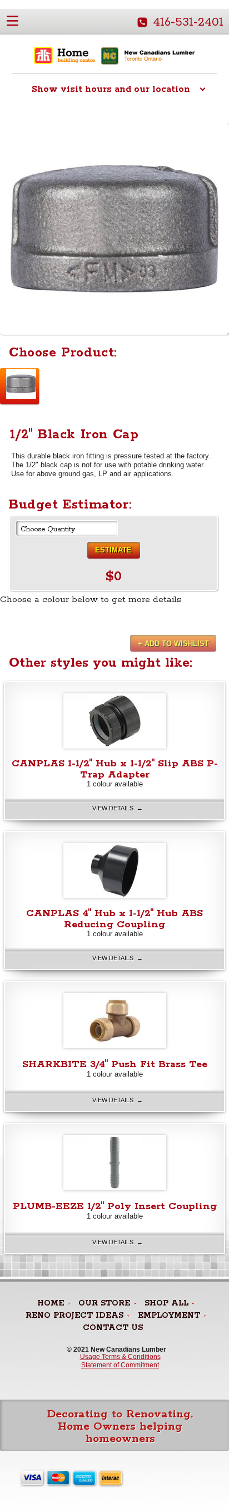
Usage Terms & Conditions (120, 1357)
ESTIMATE (113, 550)
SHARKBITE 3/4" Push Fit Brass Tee (114, 1064)
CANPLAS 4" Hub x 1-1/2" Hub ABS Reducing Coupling (114, 919)
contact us (113, 1327)
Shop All (166, 1303)
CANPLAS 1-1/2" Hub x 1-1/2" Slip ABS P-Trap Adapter (115, 769)
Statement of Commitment (120, 1365)
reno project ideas (74, 1315)
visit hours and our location (111, 89)
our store (104, 1303)
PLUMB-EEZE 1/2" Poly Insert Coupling (115, 1206)
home (50, 1303)
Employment (169, 1315)
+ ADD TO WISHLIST (173, 643)
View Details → (117, 808)
